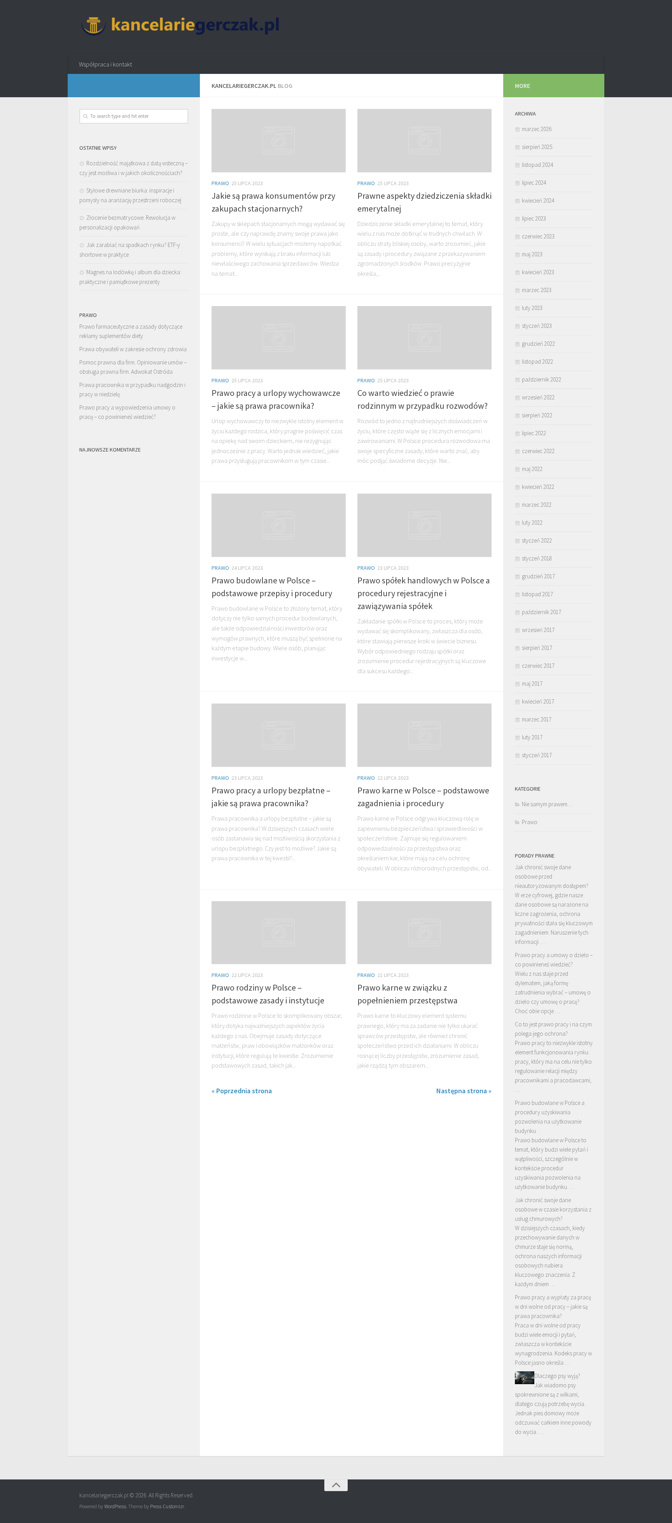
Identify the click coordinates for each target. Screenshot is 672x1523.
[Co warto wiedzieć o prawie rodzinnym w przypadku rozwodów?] (424, 337)
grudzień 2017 (538, 576)
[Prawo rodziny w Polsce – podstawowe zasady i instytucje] (279, 933)
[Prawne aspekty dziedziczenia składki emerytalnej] (424, 140)
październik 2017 (541, 612)
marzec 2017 (536, 719)
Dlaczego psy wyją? (557, 1375)
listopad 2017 (537, 594)
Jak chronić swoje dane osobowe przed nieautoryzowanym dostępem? (551, 876)
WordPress (115, 1506)
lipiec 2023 (534, 218)
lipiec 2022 (534, 433)
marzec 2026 (536, 129)
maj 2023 (532, 254)
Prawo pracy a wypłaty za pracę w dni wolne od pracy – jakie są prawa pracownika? (553, 1307)
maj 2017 (532, 683)
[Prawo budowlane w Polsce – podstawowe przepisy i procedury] (279, 525)
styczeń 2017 (537, 755)
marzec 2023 (536, 290)
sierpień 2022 (537, 415)
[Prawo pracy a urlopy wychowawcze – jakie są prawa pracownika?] (279, 337)
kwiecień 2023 (538, 272)
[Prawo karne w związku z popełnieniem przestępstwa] (424, 933)
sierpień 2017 (537, 647)
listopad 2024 (537, 164)
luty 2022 (532, 522)
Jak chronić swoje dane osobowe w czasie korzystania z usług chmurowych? (553, 1209)
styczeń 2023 (537, 325)
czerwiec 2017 (538, 665)
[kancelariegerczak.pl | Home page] (181, 27)
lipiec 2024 (534, 182)
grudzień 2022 (538, 343)
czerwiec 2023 (538, 236)
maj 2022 (532, 469)
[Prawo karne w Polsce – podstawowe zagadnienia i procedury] (424, 735)
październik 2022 (541, 379)
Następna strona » (464, 1090)
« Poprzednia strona (242, 1090)
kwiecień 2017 (538, 701)
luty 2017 (532, 737)
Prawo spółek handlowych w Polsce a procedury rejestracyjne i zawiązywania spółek (423, 593)
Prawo (220, 183)
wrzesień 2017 (538, 630)
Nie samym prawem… (547, 804)
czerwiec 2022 (538, 451)
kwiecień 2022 (538, 486)
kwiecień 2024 (538, 200)
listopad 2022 (537, 361)
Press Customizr (167, 1506)
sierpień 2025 (537, 147)
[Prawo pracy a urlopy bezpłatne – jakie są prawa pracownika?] (279, 735)
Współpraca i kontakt (105, 64)
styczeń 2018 (537, 558)
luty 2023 (532, 308)
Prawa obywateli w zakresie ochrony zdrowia (133, 349)
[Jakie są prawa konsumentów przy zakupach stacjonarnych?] (279, 140)
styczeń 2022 (537, 540)
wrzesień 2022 (538, 397)
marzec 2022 (536, 504)
